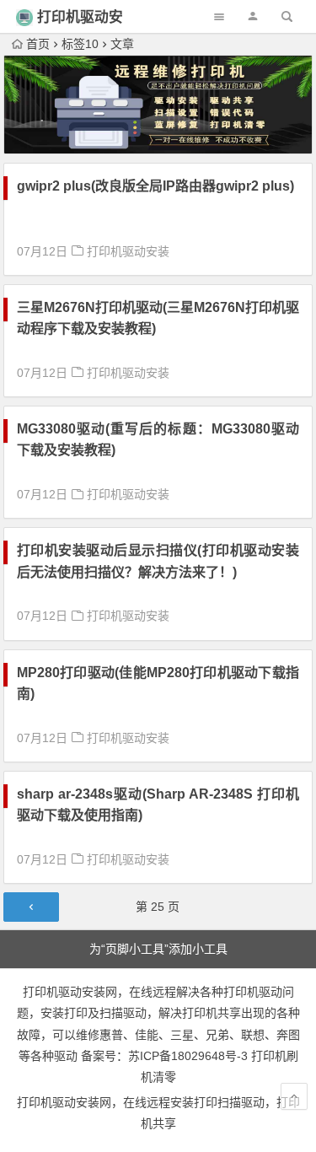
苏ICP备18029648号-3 (188, 1056)
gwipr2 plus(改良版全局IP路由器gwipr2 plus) (155, 186)
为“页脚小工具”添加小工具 (158, 949)
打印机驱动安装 (128, 251)
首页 (38, 44)
